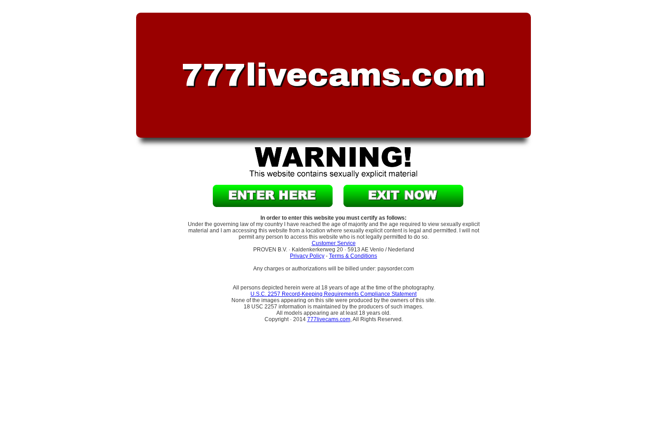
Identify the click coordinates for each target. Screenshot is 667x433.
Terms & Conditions (353, 256)
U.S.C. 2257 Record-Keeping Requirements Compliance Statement (333, 294)
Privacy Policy (307, 256)
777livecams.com (328, 319)
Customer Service (334, 243)
